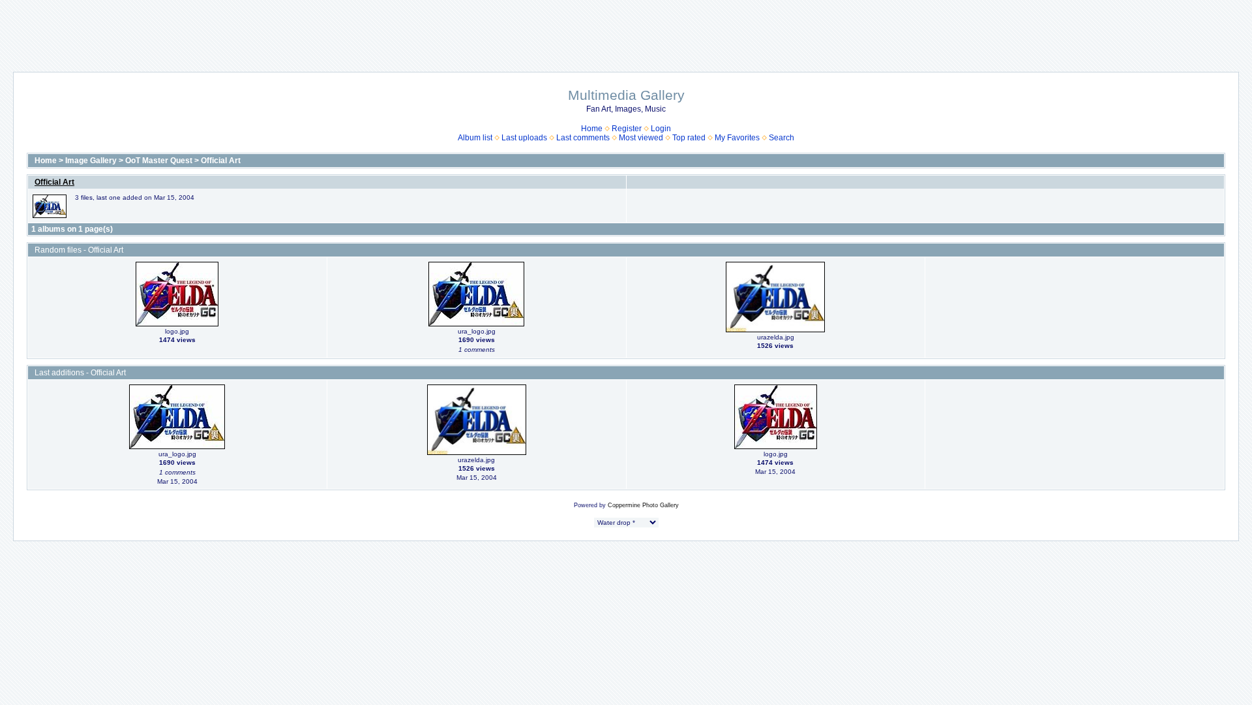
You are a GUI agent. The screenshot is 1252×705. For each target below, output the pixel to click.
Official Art (221, 160)
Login (661, 128)
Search (781, 137)
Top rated (689, 137)
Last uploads (524, 137)
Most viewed (641, 137)
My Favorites (737, 137)
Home (592, 128)
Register (627, 128)
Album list (475, 137)
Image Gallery (91, 160)
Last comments (583, 137)
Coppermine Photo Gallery (643, 505)
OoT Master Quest (158, 160)
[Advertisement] (626, 29)
